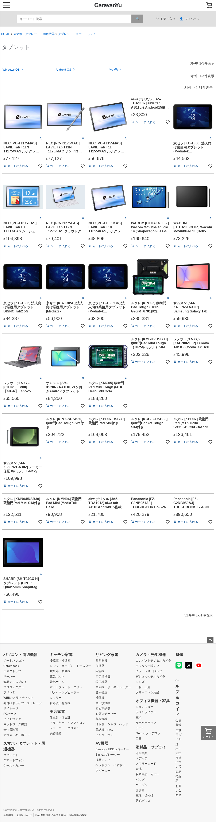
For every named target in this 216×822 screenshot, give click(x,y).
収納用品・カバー (147, 774)
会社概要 (8, 815)
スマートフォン (13, 760)
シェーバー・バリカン (64, 728)
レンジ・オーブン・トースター (70, 665)
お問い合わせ (178, 790)
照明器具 (101, 660)
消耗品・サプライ (151, 747)
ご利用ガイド (178, 734)
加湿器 (100, 665)
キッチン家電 (61, 654)
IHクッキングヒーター (64, 692)
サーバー (9, 676)
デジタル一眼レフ (147, 665)
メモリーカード (146, 763)
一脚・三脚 (143, 687)
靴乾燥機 (101, 719)
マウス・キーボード (16, 735)
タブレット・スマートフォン (77, 34)
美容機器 (56, 733)
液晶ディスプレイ (15, 681)
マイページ (192, 18)
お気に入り (168, 18)
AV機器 (102, 743)
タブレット (10, 755)
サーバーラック (146, 722)
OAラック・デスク (148, 733)
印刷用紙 (141, 753)
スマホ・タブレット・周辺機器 (34, 34)
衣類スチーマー (106, 713)
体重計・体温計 (60, 717)
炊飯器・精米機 (60, 671)
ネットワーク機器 (15, 724)
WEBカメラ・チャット (18, 697)
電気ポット (57, 676)
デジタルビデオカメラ (150, 676)
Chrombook (11, 665)
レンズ (140, 681)
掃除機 (100, 697)
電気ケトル (57, 681)
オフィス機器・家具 (153, 701)
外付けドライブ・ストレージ (22, 703)
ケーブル (141, 785)
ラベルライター (146, 712)
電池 (139, 769)
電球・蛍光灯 (144, 795)
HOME (5, 34)
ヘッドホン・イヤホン (110, 765)
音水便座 (101, 692)
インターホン (104, 735)
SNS (179, 654)
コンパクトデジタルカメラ (153, 660)
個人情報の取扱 (78, 815)
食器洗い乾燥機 (60, 703)
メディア (141, 758)
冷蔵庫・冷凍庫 (60, 660)
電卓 (139, 717)
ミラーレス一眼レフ (149, 671)
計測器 (140, 790)
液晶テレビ (103, 759)
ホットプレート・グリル (66, 687)
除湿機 (100, 671)
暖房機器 (101, 681)
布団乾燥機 (103, 708)
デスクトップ (12, 671)
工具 (139, 738)
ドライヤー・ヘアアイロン (67, 722)
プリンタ (9, 692)
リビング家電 (107, 654)
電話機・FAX (104, 729)
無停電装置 (10, 729)
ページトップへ (210, 640)
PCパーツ (9, 713)
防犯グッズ (143, 800)
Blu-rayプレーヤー (108, 754)
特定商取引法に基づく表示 (50, 815)
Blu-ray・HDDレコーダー (112, 749)
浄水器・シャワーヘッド (112, 724)
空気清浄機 (103, 676)
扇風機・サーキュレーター (113, 687)
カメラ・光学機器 (151, 654)
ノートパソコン (13, 660)
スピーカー (103, 770)
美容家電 (57, 711)
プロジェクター (13, 687)
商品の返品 (178, 776)
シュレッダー (144, 706)
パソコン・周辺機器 (20, 654)
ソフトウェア (12, 719)
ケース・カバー (13, 765)
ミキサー (56, 697)
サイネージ (10, 708)
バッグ (140, 779)
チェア (140, 728)
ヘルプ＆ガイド (177, 697)
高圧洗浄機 (103, 703)
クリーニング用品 (147, 692)
